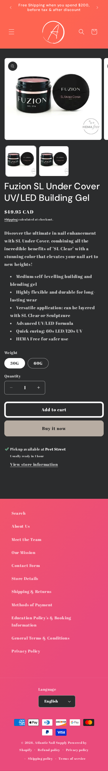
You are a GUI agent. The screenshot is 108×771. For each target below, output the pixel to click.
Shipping (11, 219)
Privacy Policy (26, 651)
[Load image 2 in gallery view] (54, 161)
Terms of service (72, 758)
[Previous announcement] (10, 7)
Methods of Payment (32, 604)
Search (19, 513)
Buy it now (54, 428)
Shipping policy (40, 758)
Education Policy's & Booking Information (41, 621)
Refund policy (49, 750)
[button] (11, 31)
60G (38, 363)
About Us (21, 526)
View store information (34, 464)
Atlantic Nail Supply (51, 742)
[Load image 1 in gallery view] (21, 161)
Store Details (25, 578)
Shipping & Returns (32, 591)
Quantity (12, 376)
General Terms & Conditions (41, 638)
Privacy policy (77, 750)
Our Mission (24, 552)
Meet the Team (26, 539)
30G (14, 363)
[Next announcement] (97, 7)
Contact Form (26, 565)
